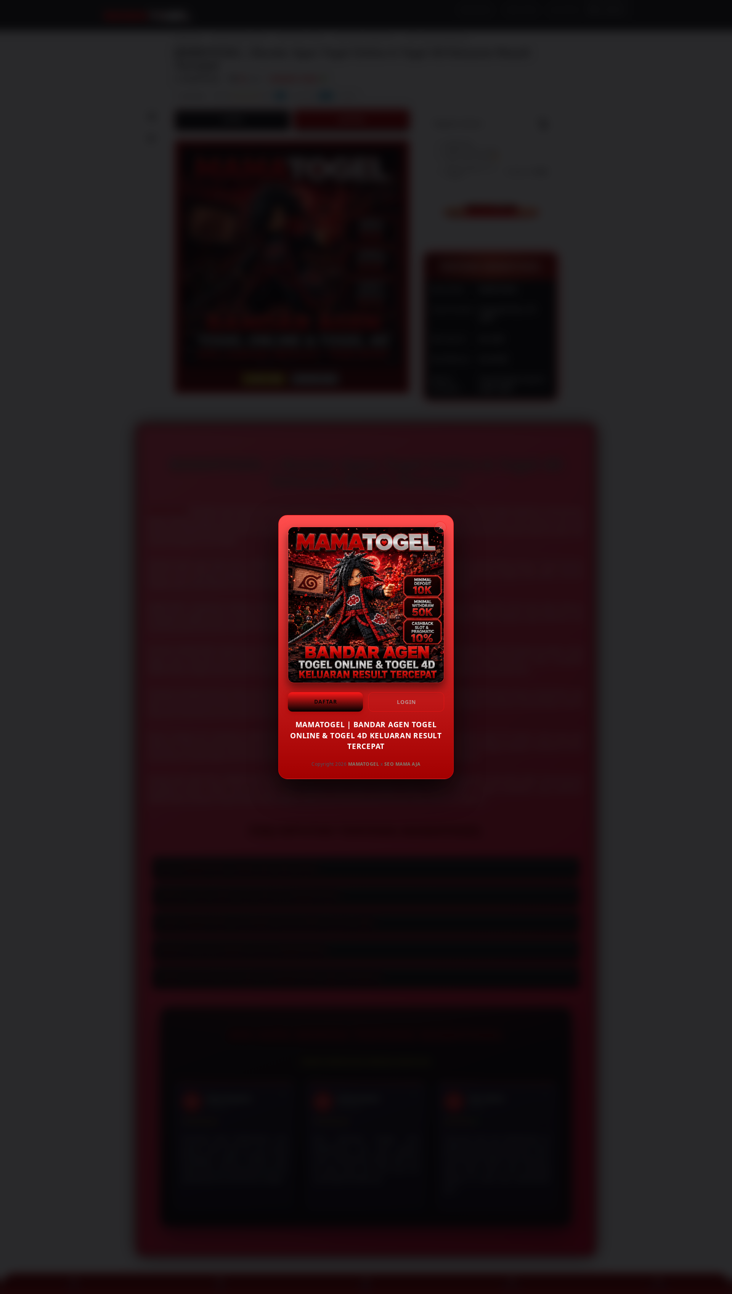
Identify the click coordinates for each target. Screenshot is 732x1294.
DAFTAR (325, 701)
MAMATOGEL (363, 763)
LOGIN (406, 702)
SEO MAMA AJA (402, 763)
